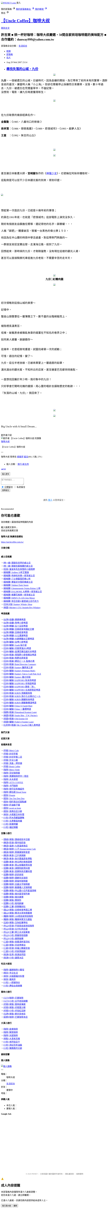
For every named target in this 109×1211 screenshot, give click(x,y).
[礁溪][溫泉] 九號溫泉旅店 (15, 846)
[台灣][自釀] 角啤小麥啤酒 (15, 623)
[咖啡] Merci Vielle (11, 770)
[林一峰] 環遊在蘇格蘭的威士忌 (18, 566)
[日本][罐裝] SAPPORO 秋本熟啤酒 (19, 680)
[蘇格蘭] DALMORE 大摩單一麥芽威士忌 (22, 591)
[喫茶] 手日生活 (10, 973)
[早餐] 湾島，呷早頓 (12, 763)
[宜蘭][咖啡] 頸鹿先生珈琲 (15, 878)
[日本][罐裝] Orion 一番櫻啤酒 (17, 709)
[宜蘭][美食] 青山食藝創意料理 (17, 865)
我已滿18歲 (6, 1206)
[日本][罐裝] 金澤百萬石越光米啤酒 (19, 651)
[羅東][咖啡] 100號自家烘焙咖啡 (18, 916)
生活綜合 (23, 46)
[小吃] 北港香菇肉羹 (12, 821)
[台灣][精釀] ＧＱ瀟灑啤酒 (15, 635)
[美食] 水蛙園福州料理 (13, 976)
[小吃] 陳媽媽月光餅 (12, 1048)
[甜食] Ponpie (9, 795)
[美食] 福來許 (9, 979)
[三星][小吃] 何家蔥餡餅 (14, 951)
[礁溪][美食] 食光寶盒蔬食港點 (17, 858)
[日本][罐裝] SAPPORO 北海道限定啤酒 (21, 690)
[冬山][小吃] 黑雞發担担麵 (15, 935)
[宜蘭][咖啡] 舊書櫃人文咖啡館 (17, 887)
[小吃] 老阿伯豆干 (11, 1042)
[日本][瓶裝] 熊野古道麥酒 (15, 658)
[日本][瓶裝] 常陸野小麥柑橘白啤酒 (19, 655)
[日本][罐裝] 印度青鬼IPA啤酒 (17, 648)
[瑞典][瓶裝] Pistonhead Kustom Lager (20, 712)
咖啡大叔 (5, 441)
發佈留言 (5, 490)
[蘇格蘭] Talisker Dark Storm (15, 585)
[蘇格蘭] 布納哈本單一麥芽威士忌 (19, 575)
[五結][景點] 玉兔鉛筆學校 (15, 922)
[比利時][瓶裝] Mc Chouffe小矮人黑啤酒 (21, 725)
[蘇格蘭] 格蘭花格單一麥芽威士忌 (19, 595)
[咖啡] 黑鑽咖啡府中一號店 (15, 776)
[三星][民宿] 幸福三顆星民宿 (16, 948)
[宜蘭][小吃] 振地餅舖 (13, 903)
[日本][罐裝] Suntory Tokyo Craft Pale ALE (22, 674)
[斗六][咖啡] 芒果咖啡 (13, 998)
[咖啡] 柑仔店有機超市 (13, 789)
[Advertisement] (14, 1124)
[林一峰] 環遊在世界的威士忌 (17, 563)
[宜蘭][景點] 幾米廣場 (13, 897)
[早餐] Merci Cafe (11, 750)
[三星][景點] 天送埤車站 (14, 945)
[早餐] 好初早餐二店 (12, 757)
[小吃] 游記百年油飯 (12, 1045)
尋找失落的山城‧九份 (22, 69)
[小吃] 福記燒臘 (10, 827)
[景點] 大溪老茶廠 (11, 1039)
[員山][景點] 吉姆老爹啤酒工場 (17, 910)
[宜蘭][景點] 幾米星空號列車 (16, 894)
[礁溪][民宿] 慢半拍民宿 (14, 842)
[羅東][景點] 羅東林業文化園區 (17, 919)
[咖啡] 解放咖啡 (10, 1032)
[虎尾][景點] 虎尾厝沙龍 (14, 1007)
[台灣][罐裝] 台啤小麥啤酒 (15, 642)
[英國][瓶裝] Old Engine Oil (15, 719)
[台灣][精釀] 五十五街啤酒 (15, 626)
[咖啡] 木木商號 (10, 779)
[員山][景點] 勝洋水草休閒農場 (17, 913)
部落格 (9, 54)
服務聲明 (79, 1174)
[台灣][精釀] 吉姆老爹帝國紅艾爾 (18, 629)
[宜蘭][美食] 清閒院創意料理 (16, 868)
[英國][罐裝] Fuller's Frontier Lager (18, 722)
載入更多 (5, 474)
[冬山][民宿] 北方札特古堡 (15, 929)
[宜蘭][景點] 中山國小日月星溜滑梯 (19, 890)
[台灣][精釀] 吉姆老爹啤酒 (15, 632)
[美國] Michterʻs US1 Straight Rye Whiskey (22, 607)
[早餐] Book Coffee (11, 766)
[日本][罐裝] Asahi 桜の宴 (15, 645)
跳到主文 (5, 28)
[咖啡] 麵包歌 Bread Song (14, 792)
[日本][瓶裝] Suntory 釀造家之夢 (18, 667)
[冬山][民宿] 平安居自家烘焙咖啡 (18, 926)
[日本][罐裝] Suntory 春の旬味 (17, 677)
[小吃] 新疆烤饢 (10, 824)
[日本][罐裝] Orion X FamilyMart (17, 706)
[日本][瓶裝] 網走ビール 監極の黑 (19, 661)
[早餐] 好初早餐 (10, 754)
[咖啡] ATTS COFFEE (13, 782)
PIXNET (35, 1174)
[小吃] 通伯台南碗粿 (12, 986)
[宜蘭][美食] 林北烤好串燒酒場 (17, 862)
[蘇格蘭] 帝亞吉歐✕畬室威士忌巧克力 (21, 601)
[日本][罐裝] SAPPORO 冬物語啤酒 (19, 683)
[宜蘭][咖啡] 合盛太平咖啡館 (16, 884)
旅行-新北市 (23, 464)
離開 (15, 1206)
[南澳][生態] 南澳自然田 (14, 954)
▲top (3, 469)
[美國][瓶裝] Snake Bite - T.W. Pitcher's (20, 715)
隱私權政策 (69, 1174)
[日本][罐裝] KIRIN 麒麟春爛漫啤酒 (19, 703)
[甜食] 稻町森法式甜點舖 (14, 802)
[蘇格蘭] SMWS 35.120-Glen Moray (19, 598)
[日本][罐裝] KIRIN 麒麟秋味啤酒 (18, 699)
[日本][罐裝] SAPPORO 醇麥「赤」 (19, 687)
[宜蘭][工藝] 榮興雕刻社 (14, 906)
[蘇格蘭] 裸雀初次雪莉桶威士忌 (18, 582)
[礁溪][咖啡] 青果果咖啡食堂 (16, 852)
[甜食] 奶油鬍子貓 (11, 805)
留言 (26, 457)
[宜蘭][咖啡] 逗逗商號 (13, 874)
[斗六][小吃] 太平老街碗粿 (15, 1001)
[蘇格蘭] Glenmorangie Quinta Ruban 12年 (22, 588)
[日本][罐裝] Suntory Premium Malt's (19, 671)
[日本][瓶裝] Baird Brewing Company (19, 664)
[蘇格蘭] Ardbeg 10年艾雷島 (16, 572)
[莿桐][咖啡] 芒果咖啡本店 (15, 1017)
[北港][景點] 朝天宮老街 (14, 1014)
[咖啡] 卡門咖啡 (10, 786)
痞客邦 (20, 457)
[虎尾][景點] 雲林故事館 (14, 1004)
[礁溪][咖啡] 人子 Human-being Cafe (19, 849)
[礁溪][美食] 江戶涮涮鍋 (14, 855)
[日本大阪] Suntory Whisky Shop (17, 604)
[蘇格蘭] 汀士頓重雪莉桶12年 (17, 579)
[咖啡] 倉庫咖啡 (10, 1029)
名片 (8, 57)
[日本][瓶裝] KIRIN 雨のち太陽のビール (22, 696)
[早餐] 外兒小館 (10, 760)
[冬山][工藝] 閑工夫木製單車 (16, 932)
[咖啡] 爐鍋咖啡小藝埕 (13, 970)
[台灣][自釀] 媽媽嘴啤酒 (14, 619)
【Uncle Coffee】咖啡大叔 (25, 20)
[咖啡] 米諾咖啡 (10, 1035)
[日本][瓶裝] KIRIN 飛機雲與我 (17, 693)
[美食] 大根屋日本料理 (13, 814)
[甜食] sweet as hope (12, 808)
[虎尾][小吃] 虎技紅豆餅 (14, 1011)
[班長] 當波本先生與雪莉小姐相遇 (19, 569)
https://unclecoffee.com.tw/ (12, 542)
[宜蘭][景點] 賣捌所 (12, 900)
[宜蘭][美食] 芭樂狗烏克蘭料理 (17, 871)
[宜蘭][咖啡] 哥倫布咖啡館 (15, 881)
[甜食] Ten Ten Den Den (13, 798)
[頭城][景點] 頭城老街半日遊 (16, 839)
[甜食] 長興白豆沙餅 (12, 811)
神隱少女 (51, 173)
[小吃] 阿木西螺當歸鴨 (13, 818)
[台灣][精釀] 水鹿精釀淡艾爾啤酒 (18, 639)
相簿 (8, 51)
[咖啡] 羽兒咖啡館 (11, 773)
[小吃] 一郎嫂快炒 (11, 982)
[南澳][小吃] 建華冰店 (13, 958)
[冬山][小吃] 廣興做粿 (13, 938)
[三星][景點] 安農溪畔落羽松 (16, 942)
